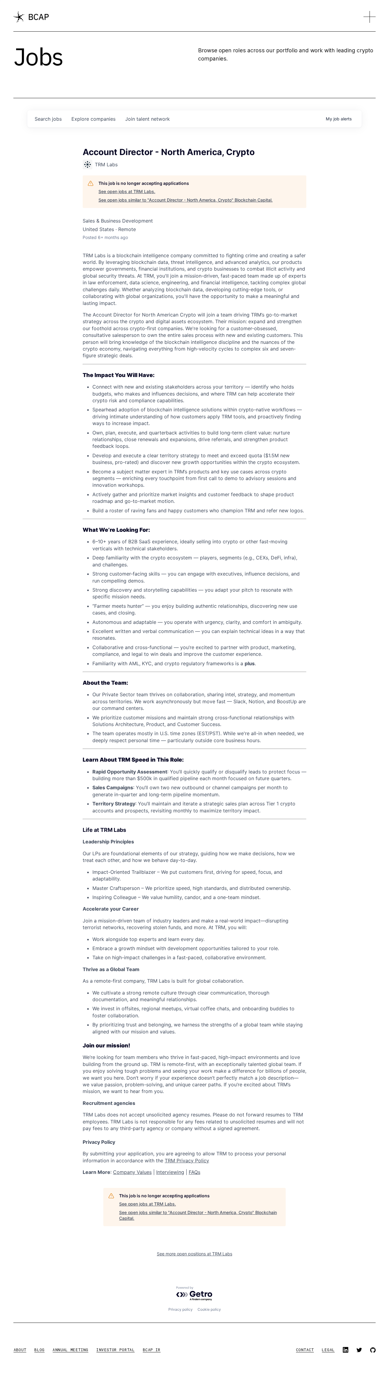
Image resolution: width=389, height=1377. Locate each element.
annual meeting (70, 1349)
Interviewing (170, 1172)
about (20, 1349)
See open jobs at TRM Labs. (126, 191)
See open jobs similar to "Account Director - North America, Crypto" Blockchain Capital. (185, 199)
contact (305, 1349)
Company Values (132, 1172)
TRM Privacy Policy (187, 1160)
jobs (48, 119)
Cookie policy (209, 1309)
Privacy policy (180, 1309)
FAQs (194, 1172)
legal (328, 1349)
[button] (369, 17)
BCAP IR (152, 1349)
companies (93, 119)
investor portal (115, 1349)
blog (39, 1349)
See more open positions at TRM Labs (194, 1253)
